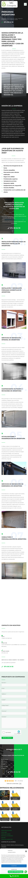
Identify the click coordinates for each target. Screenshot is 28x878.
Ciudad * (4, 699)
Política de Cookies (5, 834)
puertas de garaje (18, 219)
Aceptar (14, 865)
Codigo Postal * (5, 705)
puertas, (12, 219)
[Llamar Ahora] (2, 650)
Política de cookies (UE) (7, 839)
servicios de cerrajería (20, 218)
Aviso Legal (4, 832)
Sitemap (3, 837)
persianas (7, 219)
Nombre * (4, 682)
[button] (26, 851)
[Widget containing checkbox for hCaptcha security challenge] (11, 732)
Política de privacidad (6, 830)
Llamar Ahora (5, 651)
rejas (25, 219)
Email (3, 636)
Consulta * (4, 716)
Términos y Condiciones (7, 835)
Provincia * (4, 711)
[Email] (2, 635)
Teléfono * (4, 694)
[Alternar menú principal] (25, 4)
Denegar (14, 869)
